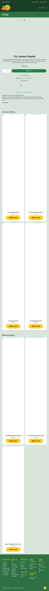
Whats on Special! (6, 2)
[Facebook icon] (40, 587)
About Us (5, 562)
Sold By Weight (26, 75)
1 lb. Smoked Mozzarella (36, 321)
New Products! (24, 568)
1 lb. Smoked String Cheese (36, 212)
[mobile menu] (35, 8)
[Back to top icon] (45, 588)
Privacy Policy (6, 573)
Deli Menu (14, 563)
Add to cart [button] (13, 217)
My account (23, 562)
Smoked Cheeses (29, 78)
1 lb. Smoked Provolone (13, 212)
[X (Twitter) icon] (41, 587)
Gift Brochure (14, 565)
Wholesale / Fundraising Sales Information (15, 575)
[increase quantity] (9, 70)
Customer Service (43, 2)
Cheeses (23, 78)
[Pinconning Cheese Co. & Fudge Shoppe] (6, 8)
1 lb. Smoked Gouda (13, 321)
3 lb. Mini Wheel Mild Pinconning (13, 435)
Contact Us (5, 563)
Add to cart (29, 70)
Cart (21, 563)
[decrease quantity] (4, 70)
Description (18, 92)
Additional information (28, 92)
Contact (36, 2)
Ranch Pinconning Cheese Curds (13, 544)
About (33, 2)
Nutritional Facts (6, 568)
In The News (5, 574)
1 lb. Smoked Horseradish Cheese (35, 435)
